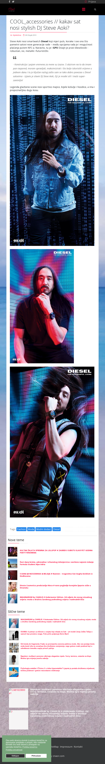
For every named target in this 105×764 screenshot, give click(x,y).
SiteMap (54, 746)
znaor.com (58, 755)
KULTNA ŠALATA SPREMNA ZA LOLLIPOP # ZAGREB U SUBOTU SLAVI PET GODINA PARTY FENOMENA (56, 551)
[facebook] (9, 1)
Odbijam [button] (15, 756)
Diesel (56, 529)
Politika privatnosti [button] (14, 750)
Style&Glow (17, 35)
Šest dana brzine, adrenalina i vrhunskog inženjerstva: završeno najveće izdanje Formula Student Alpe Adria (57, 563)
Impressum (66, 746)
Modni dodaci (43, 529)
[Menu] (83, 9)
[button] (90, 1)
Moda (31, 529)
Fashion (21, 529)
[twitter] (13, 1)
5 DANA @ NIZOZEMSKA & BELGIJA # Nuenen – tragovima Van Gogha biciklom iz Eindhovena (56, 575)
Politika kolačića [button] (29, 747)
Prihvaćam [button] (36, 756)
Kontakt (78, 746)
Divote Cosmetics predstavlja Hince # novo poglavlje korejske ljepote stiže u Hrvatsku (55, 586)
